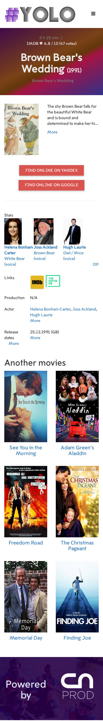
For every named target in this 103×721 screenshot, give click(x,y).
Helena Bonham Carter (50, 309)
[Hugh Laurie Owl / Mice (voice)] (78, 266)
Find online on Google (51, 185)
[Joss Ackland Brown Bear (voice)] (48, 266)
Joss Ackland (84, 309)
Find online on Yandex (51, 171)
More (52, 132)
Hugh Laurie (41, 315)
